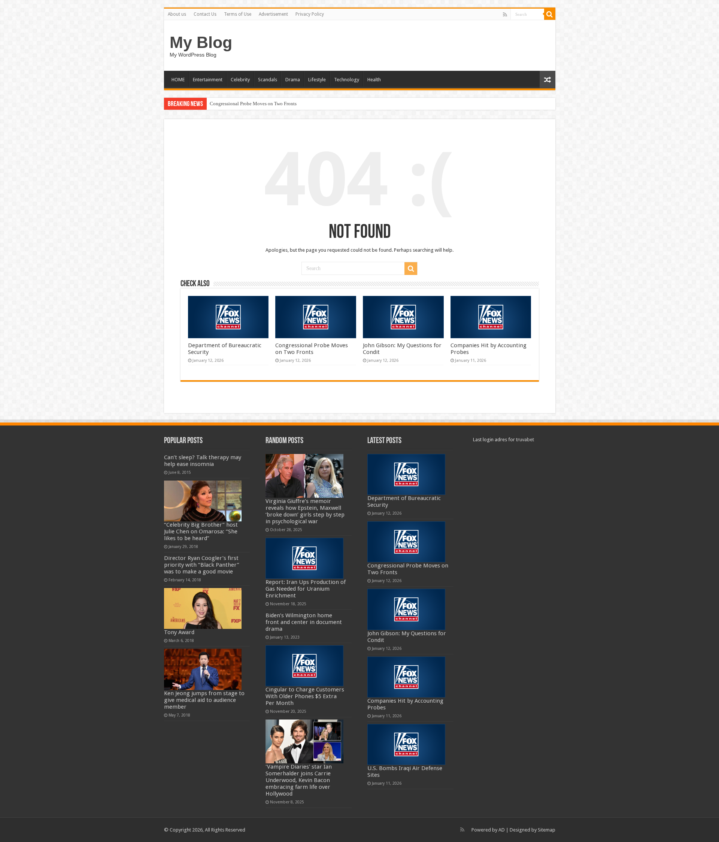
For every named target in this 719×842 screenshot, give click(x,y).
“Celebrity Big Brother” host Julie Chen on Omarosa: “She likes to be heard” (201, 531)
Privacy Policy (309, 14)
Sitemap (546, 830)
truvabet (525, 439)
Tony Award (179, 632)
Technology (346, 79)
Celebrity (240, 79)
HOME (178, 79)
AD (501, 830)
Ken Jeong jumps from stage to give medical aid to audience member (204, 700)
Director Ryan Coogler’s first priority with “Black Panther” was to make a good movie (201, 565)
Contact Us (205, 14)
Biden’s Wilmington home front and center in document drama (304, 622)
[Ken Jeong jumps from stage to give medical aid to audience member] (203, 669)
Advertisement (273, 14)
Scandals (267, 79)
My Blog (201, 42)
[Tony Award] (203, 608)
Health (374, 79)
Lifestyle (317, 79)
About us (177, 14)
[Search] (549, 14)
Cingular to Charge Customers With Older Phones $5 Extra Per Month (305, 696)
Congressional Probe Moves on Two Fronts (253, 103)
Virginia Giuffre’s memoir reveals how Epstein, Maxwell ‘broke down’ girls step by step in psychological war (305, 511)
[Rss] (505, 14)
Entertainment (207, 79)
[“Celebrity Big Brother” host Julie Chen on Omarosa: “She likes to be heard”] (203, 501)
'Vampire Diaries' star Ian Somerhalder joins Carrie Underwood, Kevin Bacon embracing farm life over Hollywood (299, 780)
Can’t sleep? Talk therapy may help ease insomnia (202, 460)
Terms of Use (237, 14)
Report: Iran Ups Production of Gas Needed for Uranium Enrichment (306, 589)
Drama (292, 79)
